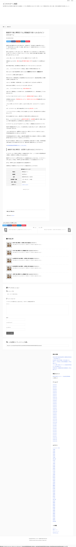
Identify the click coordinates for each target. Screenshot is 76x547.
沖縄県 (54, 493)
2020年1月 (55, 395)
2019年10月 (55, 398)
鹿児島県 (54, 521)
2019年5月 (55, 403)
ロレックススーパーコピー (29, 542)
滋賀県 (54, 494)
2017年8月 (55, 425)
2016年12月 (55, 437)
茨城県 (54, 508)
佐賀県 (54, 452)
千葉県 (54, 457)
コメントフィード (56, 531)
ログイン (54, 528)
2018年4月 (55, 416)
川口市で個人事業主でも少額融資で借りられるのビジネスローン (25, 250)
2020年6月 (55, 391)
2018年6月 (55, 412)
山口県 (54, 471)
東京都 (54, 490)
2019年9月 (55, 400)
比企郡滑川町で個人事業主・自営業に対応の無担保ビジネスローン (26, 258)
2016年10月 (55, 441)
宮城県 (54, 466)
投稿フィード (55, 529)
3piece (13, 215)
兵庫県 (54, 454)
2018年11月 (55, 409)
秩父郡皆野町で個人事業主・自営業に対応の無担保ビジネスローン (26, 266)
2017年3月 (55, 433)
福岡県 (54, 502)
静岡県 (54, 515)
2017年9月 (55, 423)
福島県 (54, 504)
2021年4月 (55, 384)
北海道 (54, 455)
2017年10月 (55, 422)
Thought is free (44, 540)
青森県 (54, 513)
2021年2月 (55, 387)
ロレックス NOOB (36, 542)
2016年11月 (55, 439)
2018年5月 (55, 414)
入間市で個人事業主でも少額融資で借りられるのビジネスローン (25, 274)
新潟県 (54, 488)
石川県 (54, 497)
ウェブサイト (8, 327)
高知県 (54, 518)
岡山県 (54, 477)
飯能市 (13, 211)
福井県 (54, 501)
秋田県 (54, 505)
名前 (7, 317)
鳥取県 (54, 519)
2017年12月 (55, 419)
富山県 (54, 469)
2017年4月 (55, 431)
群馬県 (54, 507)
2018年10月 (55, 411)
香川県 (54, 516)
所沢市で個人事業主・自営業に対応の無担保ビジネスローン (25, 242)
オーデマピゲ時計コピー (42, 542)
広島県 (54, 482)
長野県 (54, 511)
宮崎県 (54, 468)
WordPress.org (55, 532)
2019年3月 (55, 406)
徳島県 (54, 483)
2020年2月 (55, 394)
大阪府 (54, 463)
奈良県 (54, 465)
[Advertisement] (38, 16)
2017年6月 (55, 428)
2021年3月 (55, 386)
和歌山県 (54, 458)
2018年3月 (55, 417)
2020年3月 (55, 392)
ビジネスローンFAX (56, 447)
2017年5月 (55, 430)
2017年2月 (55, 434)
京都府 (54, 451)
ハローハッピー (25, 184)
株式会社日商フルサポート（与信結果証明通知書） (62, 376)
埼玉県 (9, 211)
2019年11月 (55, 397)
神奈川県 (54, 499)
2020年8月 (55, 389)
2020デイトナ (49, 542)
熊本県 (54, 496)
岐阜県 (54, 476)
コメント (7, 303)
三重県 (54, 449)
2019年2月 (55, 408)
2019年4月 (55, 405)
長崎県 (54, 510)
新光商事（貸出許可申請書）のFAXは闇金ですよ (61, 360)
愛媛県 (54, 485)
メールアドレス (9, 322)
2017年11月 (55, 420)
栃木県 (54, 491)
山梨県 (54, 474)
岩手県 (54, 479)
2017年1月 (55, 436)
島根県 (54, 480)
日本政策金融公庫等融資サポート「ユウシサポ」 (17, 145)
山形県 (54, 472)
